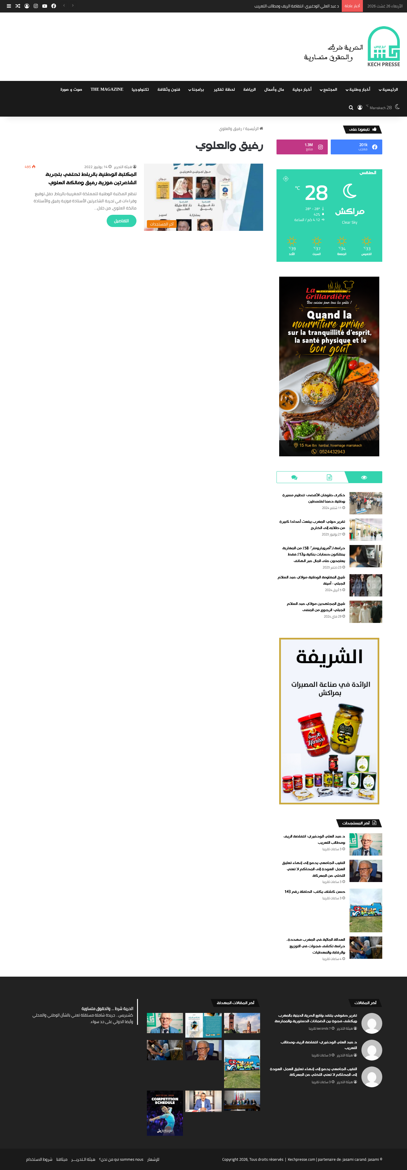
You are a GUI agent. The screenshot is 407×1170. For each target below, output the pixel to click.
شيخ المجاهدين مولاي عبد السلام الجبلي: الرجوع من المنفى (316, 607)
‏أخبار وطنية (359, 89)
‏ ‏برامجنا (198, 89)
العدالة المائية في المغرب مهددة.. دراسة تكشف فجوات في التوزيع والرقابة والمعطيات (315, 946)
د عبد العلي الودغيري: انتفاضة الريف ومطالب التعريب (314, 839)
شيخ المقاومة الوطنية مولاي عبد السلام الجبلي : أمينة (311, 580)
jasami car (351, 1159)
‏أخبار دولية (302, 89)
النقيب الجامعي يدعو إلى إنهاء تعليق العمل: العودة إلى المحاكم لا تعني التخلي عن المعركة (265, 6)
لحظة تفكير (224, 89)
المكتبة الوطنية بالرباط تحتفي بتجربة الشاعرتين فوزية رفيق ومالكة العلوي (91, 179)
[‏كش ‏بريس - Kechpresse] (352, 46)
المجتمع (330, 89)
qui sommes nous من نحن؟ (121, 1159)
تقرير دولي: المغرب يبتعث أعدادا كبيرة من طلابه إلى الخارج (312, 525)
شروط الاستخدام (39, 1159)
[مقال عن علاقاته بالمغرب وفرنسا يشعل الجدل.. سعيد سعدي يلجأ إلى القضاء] (203, 1101)
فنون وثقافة (168, 89)
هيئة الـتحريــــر (83, 1159)
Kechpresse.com (301, 1159)
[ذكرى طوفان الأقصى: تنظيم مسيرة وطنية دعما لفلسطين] (365, 503)
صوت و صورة (71, 89)
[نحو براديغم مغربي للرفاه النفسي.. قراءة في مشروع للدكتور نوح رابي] (203, 1025)
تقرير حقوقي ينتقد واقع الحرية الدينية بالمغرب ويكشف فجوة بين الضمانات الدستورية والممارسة (316, 1018)
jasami (373, 1159)
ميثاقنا (61, 1159)
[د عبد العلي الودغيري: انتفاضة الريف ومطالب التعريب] (365, 844)
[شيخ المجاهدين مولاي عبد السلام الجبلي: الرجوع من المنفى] (365, 612)
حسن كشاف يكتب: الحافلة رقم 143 (315, 892)
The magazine (107, 89)
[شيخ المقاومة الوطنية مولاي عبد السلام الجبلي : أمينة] (365, 585)
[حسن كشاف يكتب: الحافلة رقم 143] (365, 910)
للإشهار (153, 1159)
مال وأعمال (274, 89)
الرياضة (249, 89)
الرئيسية (390, 89)
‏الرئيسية (252, 128)
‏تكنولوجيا (140, 89)
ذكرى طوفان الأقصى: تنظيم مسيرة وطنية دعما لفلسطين (313, 498)
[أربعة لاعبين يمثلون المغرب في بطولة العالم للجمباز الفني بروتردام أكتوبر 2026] (165, 1113)
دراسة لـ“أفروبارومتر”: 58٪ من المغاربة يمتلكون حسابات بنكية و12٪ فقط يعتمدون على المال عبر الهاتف (313, 554)
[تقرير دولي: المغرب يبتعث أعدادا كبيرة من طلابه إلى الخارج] (365, 530)
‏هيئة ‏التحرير (123, 166)
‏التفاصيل (121, 221)
